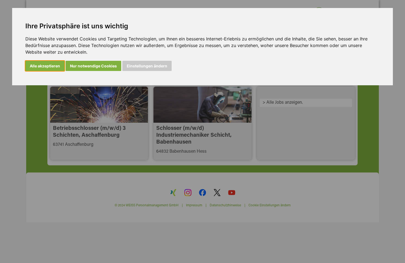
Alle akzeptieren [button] (45, 66)
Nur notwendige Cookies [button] (93, 66)
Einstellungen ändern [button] (147, 66)
